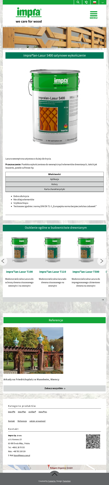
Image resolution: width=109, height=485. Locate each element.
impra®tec (43, 412)
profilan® (32, 412)
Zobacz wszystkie (54, 388)
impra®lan (22, 412)
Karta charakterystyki (54, 189)
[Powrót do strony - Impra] (29, 22)
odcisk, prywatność (38, 421)
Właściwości (54, 174)
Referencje (22, 421)
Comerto (51, 481)
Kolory (54, 184)
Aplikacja (54, 179)
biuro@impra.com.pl (22, 455)
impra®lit (11, 412)
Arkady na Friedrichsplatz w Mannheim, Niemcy (31, 379)
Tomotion (67, 481)
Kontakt (11, 421)
